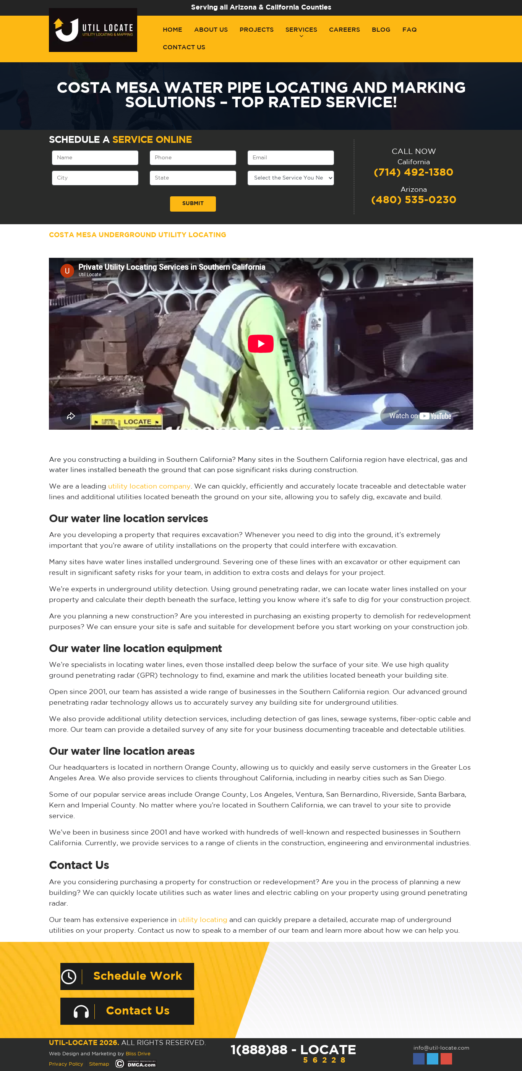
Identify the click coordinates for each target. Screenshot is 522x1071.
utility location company (149, 487)
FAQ (409, 30)
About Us (211, 30)
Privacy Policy (66, 1064)
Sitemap (99, 1064)
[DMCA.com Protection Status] (136, 1064)
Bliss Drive (138, 1054)
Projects (257, 30)
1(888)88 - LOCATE (293, 1054)
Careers (344, 30)
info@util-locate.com (441, 1048)
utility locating (202, 920)
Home (172, 30)
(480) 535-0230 (414, 200)
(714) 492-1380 (414, 172)
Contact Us (184, 47)
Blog (381, 30)
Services (301, 30)
